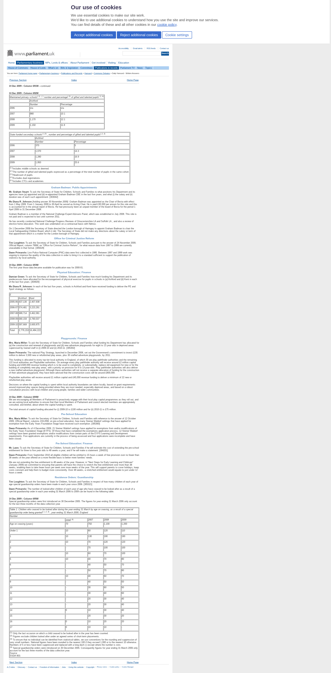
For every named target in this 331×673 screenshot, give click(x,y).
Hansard (88, 73)
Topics (148, 68)
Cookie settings (177, 35)
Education (123, 62)
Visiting (112, 62)
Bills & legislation (69, 68)
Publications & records (106, 68)
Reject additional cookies (139, 35)
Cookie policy (114, 667)
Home (11, 62)
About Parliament (79, 62)
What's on (53, 68)
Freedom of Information (49, 667)
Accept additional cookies (93, 35)
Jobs (64, 667)
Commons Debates (102, 73)
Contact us (164, 48)
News (140, 68)
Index (74, 80)
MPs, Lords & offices (56, 62)
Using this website (76, 667)
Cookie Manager (128, 667)
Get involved (98, 62)
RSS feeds (151, 48)
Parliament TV (127, 68)
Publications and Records (71, 73)
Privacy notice (102, 667)
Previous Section (18, 80)
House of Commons (18, 68)
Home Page (133, 80)
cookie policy (167, 25)
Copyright (90, 667)
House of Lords (38, 68)
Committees (87, 68)
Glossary (21, 667)
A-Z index (11, 667)
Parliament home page (28, 73)
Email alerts (138, 48)
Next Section (15, 662)
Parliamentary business (30, 62)
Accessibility (123, 48)
